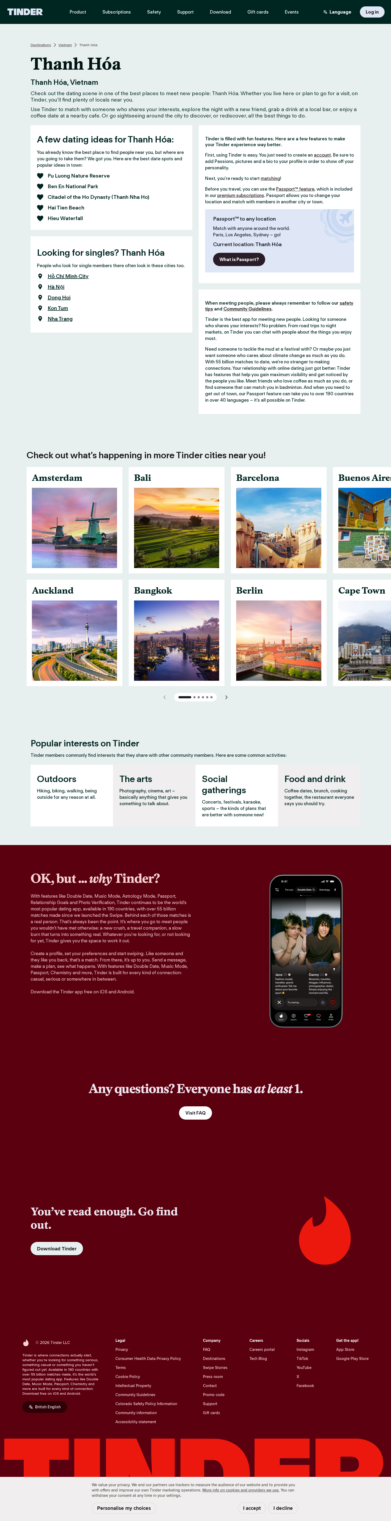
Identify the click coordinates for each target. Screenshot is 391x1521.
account (322, 155)
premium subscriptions (240, 195)
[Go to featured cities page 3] (199, 697)
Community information (136, 1412)
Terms (120, 1367)
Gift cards (211, 1412)
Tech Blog (258, 1358)
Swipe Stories (215, 1367)
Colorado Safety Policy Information (146, 1403)
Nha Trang (60, 319)
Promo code (213, 1394)
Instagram (305, 1349)
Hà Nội (56, 287)
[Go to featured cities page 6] (211, 697)
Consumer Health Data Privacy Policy (148, 1358)
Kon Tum (58, 308)
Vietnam (65, 45)
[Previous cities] (164, 697)
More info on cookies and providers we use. (241, 1490)
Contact (210, 1385)
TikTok (302, 1358)
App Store (345, 1349)
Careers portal (262, 1349)
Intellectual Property (133, 1385)
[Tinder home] (25, 12)
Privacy (121, 1349)
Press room (213, 1376)
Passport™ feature (295, 189)
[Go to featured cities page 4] (203, 697)
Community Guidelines (247, 309)
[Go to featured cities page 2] (194, 697)
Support (210, 1403)
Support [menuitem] (185, 12)
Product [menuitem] (78, 12)
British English (48, 1407)
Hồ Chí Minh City (68, 276)
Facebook (305, 1385)
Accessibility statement (135, 1422)
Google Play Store (352, 1358)
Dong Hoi (59, 297)
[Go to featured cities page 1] (184, 697)
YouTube (304, 1367)
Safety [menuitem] (154, 12)
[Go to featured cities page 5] (207, 697)
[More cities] (226, 697)
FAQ (206, 1349)
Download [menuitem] (220, 12)
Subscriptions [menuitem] (116, 12)
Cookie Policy (127, 1376)
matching (270, 178)
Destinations (41, 45)
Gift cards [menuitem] (258, 12)
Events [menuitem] (292, 12)
